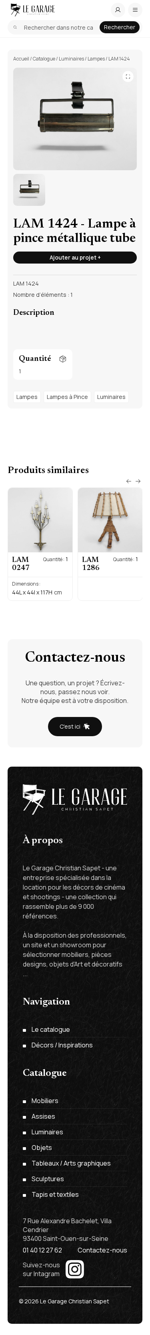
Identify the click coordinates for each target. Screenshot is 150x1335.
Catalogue (44, 58)
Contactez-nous (102, 1250)
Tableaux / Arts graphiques (71, 1163)
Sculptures (48, 1178)
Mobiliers (45, 1100)
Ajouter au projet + (75, 257)
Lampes (96, 58)
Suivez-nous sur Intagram (41, 1269)
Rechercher (119, 27)
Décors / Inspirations (62, 1045)
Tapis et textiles (55, 1194)
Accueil (21, 58)
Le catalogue (51, 1029)
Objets (42, 1147)
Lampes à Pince (67, 397)
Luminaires (71, 58)
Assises (43, 1116)
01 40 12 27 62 (42, 1250)
